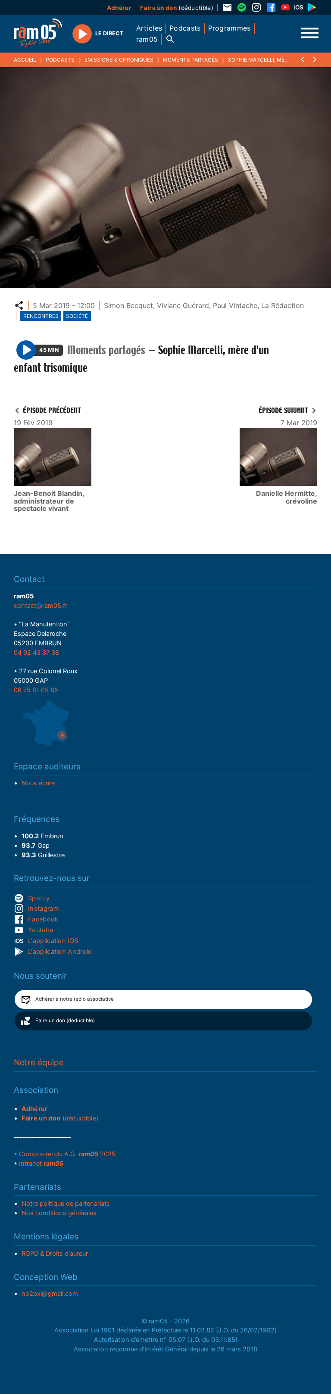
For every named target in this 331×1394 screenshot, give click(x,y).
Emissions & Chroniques (118, 59)
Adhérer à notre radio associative (74, 999)
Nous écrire (38, 783)
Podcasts (60, 59)
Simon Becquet (128, 305)
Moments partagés (190, 59)
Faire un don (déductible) (65, 1020)
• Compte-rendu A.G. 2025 (65, 1154)
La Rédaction (282, 305)
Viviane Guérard (183, 305)
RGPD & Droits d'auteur (55, 1253)
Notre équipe (39, 1062)
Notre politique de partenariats (66, 1203)
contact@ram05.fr (40, 606)
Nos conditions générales (59, 1213)
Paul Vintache (235, 305)
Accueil (25, 59)
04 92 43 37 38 (36, 653)
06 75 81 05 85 (36, 690)
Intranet (41, 1163)
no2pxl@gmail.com (50, 1294)
